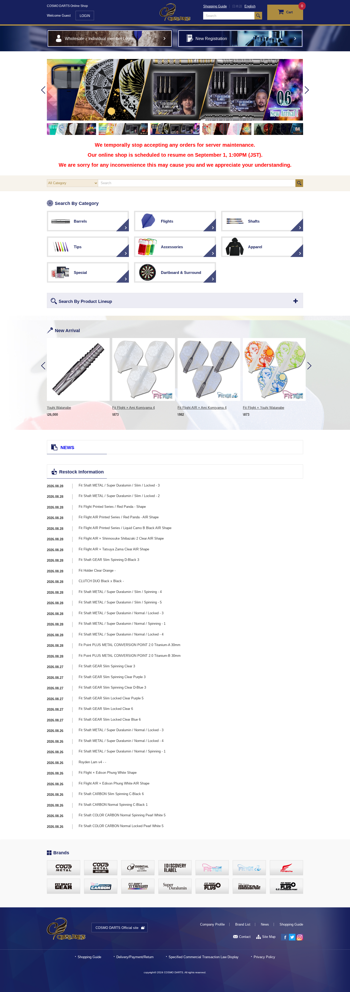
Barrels (80, 221)
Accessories (172, 247)
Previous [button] (43, 97)
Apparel (255, 247)
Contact (245, 937)
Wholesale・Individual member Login (99, 38)
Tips (77, 247)
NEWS (67, 447)
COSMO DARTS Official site (117, 928)
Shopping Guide (215, 6)
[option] (175, 90)
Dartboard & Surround (181, 272)
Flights (167, 221)
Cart (289, 12)
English (249, 6)
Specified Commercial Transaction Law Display (204, 957)
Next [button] (307, 97)
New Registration (211, 38)
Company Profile (212, 924)
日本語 (237, 6)
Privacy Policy (264, 957)
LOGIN (85, 16)
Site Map (268, 937)
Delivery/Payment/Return (134, 957)
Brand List (242, 924)
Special (80, 272)
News (265, 924)
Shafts (254, 221)
